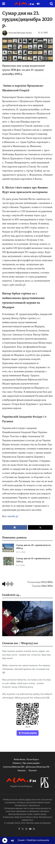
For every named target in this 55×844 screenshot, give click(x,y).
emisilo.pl (12, 516)
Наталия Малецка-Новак (20, 33)
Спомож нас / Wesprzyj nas (20, 643)
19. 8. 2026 (20, 565)
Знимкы (21, 770)
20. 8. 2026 (20, 552)
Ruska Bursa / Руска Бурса (26, 759)
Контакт (33, 770)
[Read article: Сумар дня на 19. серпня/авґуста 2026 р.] (8, 561)
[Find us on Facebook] (19, 829)
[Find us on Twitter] (22, 829)
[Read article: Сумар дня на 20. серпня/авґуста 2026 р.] (8, 548)
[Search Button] (51, 3)
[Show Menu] (3, 3)
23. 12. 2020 (43, 33)
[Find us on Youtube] (30, 829)
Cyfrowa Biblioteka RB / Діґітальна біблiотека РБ (26, 767)
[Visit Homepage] (24, 4)
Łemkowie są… (11, 594)
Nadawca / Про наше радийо (26, 763)
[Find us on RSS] (34, 829)
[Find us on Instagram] (26, 829)
